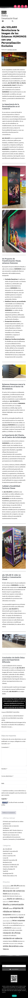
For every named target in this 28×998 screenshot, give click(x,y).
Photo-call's (6, 925)
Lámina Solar (6, 853)
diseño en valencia (14, 899)
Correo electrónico (7, 776)
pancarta (21, 923)
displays (11, 908)
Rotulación (6, 862)
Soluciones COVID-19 (9, 866)
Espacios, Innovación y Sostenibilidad (13, 839)
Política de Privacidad (12, 992)
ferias (17, 914)
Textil (4, 871)
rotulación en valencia (12, 938)
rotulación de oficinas (11, 933)
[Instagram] (22, 6)
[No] (26, 991)
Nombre (4, 768)
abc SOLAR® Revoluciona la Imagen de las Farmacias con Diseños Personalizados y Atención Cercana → (13, 725)
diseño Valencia (14, 901)
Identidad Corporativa (12, 712)
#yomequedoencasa (7, 885)
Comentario (5, 747)
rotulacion (7, 928)
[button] (2, 21)
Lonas (4, 858)
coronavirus (12, 888)
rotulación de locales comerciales (12, 930)
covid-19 (17, 888)
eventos (13, 914)
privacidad (11, 925)
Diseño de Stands (13, 896)
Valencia (15, 943)
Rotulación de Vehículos (10, 864)
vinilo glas (20, 943)
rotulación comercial (16, 928)
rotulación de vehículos (9, 935)
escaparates (7, 914)
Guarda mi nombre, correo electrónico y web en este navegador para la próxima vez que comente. (13, 793)
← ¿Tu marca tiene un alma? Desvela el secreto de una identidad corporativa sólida (12, 718)
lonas (4, 923)
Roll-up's (21, 925)
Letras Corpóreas (8, 855)
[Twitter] (18, 6)
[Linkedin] (25, 6)
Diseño (5, 894)
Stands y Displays (8, 869)
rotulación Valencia (8, 941)
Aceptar (14, 995)
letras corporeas (18, 920)
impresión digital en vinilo (7, 920)
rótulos (15, 941)
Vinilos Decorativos (8, 875)
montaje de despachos (12, 923)
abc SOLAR (6, 849)
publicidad (16, 925)
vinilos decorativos (11, 946)
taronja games (11, 943)
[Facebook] (15, 6)
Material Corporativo (9, 860)
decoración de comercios (14, 891)
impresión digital (17, 917)
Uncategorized (7, 873)
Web (2, 783)
